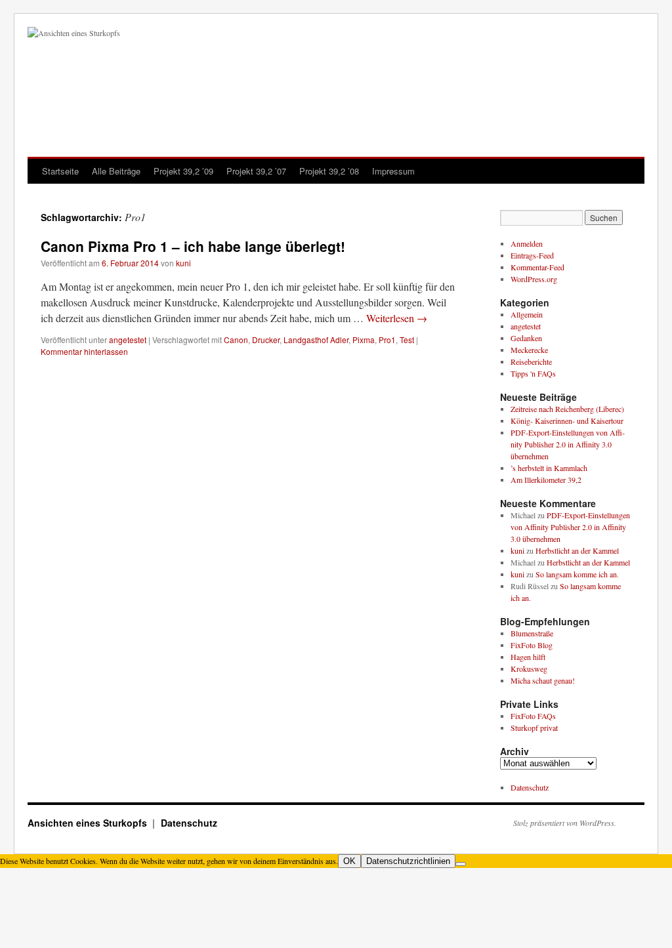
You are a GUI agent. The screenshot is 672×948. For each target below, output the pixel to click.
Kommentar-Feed (537, 267)
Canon (236, 339)
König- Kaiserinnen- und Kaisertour (567, 420)
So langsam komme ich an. (577, 574)
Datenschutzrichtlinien (408, 861)
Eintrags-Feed (532, 255)
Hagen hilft (528, 656)
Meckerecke (529, 349)
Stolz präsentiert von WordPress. (564, 822)
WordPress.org (534, 279)
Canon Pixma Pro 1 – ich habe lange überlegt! (193, 246)
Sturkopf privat (534, 727)
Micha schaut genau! (543, 680)
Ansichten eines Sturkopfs (89, 822)
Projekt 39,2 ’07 (256, 171)
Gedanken (526, 338)
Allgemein (527, 314)
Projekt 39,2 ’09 (183, 171)
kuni (183, 262)
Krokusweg (529, 668)
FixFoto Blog (532, 645)
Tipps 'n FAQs (533, 373)
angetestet (127, 339)
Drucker (266, 339)
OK (349, 861)
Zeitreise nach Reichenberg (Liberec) (567, 408)
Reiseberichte (531, 361)
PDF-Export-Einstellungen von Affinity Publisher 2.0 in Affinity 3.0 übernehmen (568, 444)
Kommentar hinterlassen (84, 351)
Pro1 (387, 339)
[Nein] (460, 864)
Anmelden (527, 243)
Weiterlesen (396, 318)
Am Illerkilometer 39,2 (546, 479)
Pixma (363, 339)
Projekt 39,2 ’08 (329, 171)
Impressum (393, 171)
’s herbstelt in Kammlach (549, 468)
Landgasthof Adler (316, 339)
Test (407, 339)
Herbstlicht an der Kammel (577, 550)
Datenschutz (530, 787)
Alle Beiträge (116, 171)
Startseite (60, 171)
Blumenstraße (532, 633)
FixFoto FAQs (533, 716)
